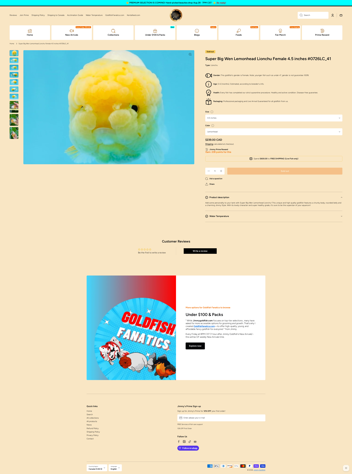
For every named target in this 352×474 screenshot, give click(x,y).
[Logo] (176, 15)
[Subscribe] (261, 417)
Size (207, 112)
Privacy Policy (92, 435)
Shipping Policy (93, 432)
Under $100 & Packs (204, 314)
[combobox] (313, 15)
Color (207, 125)
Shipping (209, 144)
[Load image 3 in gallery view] (14, 68)
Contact (90, 439)
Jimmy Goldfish (259, 470)
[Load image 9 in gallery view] (14, 120)
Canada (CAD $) (95, 469)
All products (92, 421)
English (114, 469)
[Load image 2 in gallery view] (14, 60)
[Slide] (212, 111)
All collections (93, 418)
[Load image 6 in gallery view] (14, 89)
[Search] (300, 15)
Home (12, 44)
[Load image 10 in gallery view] (14, 133)
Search (90, 414)
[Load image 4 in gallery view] (14, 75)
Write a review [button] (200, 251)
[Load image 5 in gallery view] (14, 82)
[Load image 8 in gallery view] (14, 107)
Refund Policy (93, 428)
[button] (210, 184)
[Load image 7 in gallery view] (14, 97)
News (89, 425)
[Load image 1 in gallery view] (14, 53)
